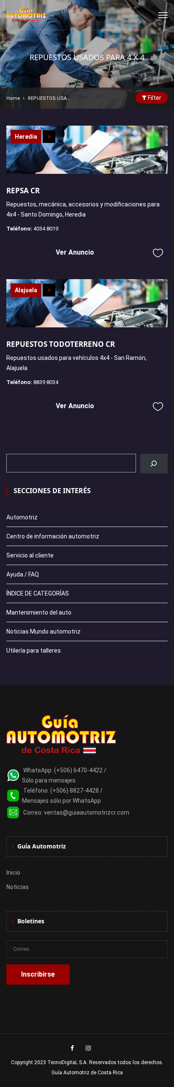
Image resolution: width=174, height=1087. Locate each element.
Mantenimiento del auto (38, 612)
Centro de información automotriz (52, 536)
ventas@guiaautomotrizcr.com (86, 812)
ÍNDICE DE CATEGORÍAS (37, 593)
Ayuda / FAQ (22, 574)
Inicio (13, 872)
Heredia (26, 136)
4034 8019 (45, 228)
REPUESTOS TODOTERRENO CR (60, 344)
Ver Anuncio (75, 252)
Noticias (17, 887)
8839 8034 (45, 382)
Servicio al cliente (30, 555)
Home (13, 98)
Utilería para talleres (33, 650)
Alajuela (26, 290)
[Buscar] (154, 464)
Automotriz (22, 517)
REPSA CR (23, 190)
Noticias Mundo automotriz (43, 631)
